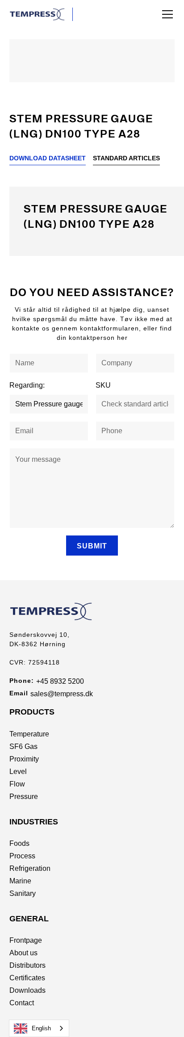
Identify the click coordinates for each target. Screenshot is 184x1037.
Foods (19, 843)
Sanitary (22, 893)
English (41, 1028)
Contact (21, 1003)
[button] (166, 14)
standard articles (126, 158)
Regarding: (27, 385)
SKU (103, 385)
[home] (41, 14)
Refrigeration (29, 868)
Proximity (24, 759)
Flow (17, 784)
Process (22, 856)
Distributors (27, 965)
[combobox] (39, 1028)
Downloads (27, 990)
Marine (20, 881)
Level (18, 771)
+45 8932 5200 (60, 681)
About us (23, 953)
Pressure (23, 796)
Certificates (27, 978)
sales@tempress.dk (61, 694)
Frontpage (25, 940)
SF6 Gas (23, 746)
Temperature (29, 734)
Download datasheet (47, 158)
